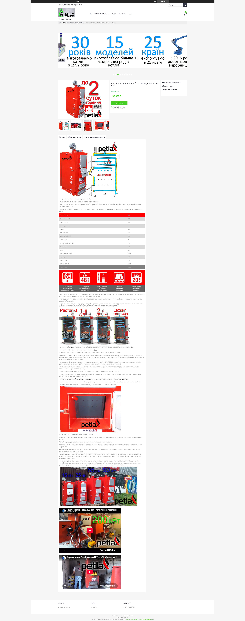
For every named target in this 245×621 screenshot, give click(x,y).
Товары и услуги (100, 14)
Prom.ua (131, 615)
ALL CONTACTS (130, 607)
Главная (90, 14)
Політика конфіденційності (147, 619)
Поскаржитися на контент (132, 619)
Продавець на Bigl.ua (122, 617)
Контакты (122, 14)
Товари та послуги (67, 22)
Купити (120, 103)
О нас (114, 14)
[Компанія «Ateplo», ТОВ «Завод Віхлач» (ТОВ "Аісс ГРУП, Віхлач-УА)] (71, 12)
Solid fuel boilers (65, 607)
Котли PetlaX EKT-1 (79, 22)
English (95, 607)
